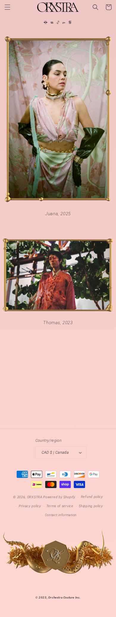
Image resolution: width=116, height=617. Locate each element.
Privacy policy (30, 506)
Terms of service (59, 506)
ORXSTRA (35, 497)
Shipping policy (91, 506)
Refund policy (92, 497)
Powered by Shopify (59, 497)
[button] (7, 7)
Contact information (61, 515)
